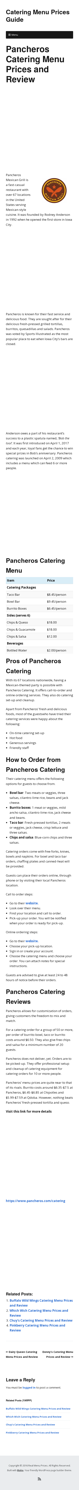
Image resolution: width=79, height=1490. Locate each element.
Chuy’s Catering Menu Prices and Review (41, 1320)
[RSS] (39, 1479)
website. (32, 903)
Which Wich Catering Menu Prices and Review (33, 1416)
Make (20, 1470)
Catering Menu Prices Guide (38, 15)
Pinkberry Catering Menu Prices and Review (32, 1432)
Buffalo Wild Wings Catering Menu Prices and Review (38, 1408)
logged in (29, 1387)
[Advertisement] (39, 131)
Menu (15, 34)
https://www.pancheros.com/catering (35, 1201)
